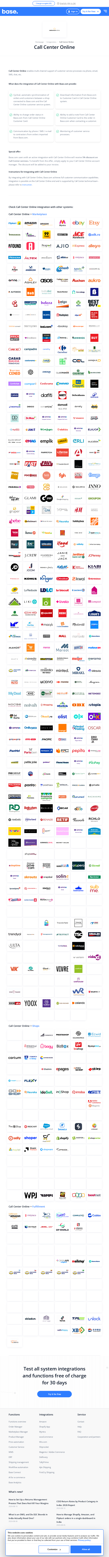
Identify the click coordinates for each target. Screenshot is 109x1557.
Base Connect (15, 1472)
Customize (52, 1549)
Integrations (51, 42)
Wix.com (43, 1442)
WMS (11, 1452)
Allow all (86, 1549)
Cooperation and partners (88, 1436)
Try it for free (88, 11)
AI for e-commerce (17, 1477)
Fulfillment (38, 1206)
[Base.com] (10, 11)
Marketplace (39, 214)
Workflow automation (18, 1467)
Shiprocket (44, 1447)
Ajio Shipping (45, 1467)
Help (79, 1426)
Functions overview (17, 1421)
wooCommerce (46, 1436)
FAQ (79, 1431)
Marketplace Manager (18, 1431)
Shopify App (44, 1426)
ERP (10, 1457)
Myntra (42, 1431)
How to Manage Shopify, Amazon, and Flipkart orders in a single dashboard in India (75, 1518)
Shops (35, 1025)
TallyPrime (44, 1462)
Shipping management (19, 1462)
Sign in (74, 11)
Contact (80, 1421)
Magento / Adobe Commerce (52, 1452)
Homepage (39, 42)
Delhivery (43, 1457)
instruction (27, 184)
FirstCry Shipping (46, 1472)
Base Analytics (15, 1482)
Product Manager (16, 1436)
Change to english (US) (43, 3)
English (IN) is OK (68, 3)
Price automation (16, 1442)
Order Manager (15, 1426)
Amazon (43, 1421)
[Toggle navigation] (105, 11)
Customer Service (16, 1447)
